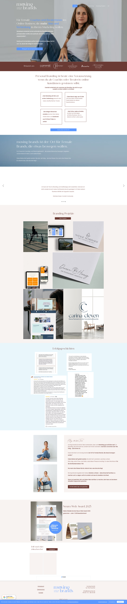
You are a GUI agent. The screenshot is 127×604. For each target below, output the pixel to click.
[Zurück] (3, 186)
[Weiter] (123, 186)
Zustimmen (120, 602)
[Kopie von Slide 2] (65, 201)
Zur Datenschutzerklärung (72, 602)
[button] (82, 6)
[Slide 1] (61, 201)
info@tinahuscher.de (89, 592)
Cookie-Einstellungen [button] (102, 602)
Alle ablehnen (112, 602)
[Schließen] (125, 602)
